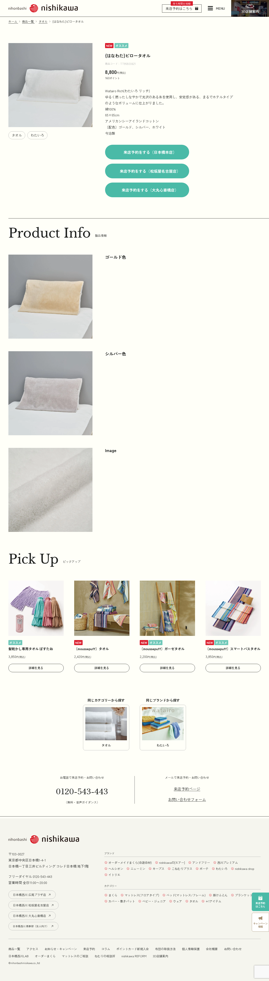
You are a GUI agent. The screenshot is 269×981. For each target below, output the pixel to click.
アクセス (32, 949)
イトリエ (114, 875)
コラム (105, 949)
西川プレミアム (227, 862)
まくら (112, 895)
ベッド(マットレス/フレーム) (186, 895)
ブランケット (244, 895)
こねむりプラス (182, 869)
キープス (158, 869)
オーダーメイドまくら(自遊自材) (130, 862)
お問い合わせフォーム (187, 799)
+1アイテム (213, 901)
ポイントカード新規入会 (132, 949)
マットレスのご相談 (75, 956)
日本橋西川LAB (18, 956)
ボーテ (204, 869)
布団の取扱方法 (165, 949)
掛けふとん (220, 895)
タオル (17, 135)
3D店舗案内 (160, 956)
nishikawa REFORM (133, 956)
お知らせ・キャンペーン (61, 949)
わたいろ (37, 135)
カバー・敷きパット (121, 901)
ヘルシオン (115, 869)
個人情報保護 (191, 949)
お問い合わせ (233, 949)
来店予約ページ (187, 789)
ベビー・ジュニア (154, 901)
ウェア (177, 901)
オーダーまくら (45, 956)
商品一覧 (14, 949)
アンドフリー (201, 862)
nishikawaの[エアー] (172, 862)
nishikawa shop (244, 869)
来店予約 (89, 949)
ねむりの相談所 (105, 956)
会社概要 (212, 949)
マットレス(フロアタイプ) (142, 895)
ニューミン (138, 869)
